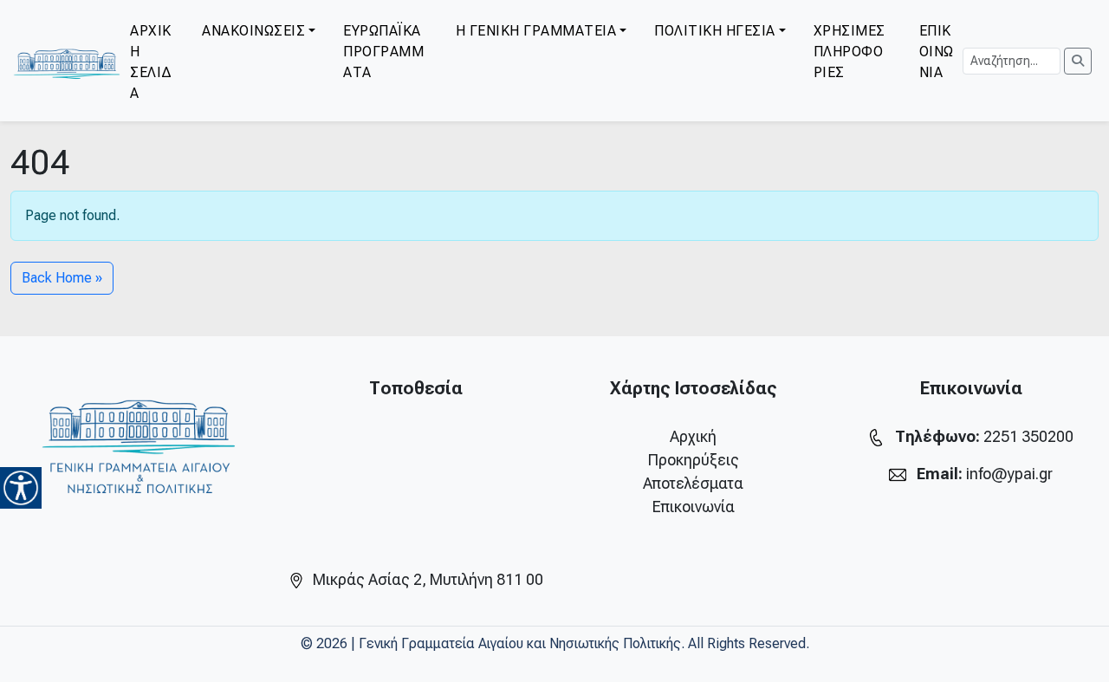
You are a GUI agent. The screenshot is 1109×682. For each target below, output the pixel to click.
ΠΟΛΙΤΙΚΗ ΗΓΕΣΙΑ (714, 31)
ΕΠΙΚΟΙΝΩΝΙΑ (936, 52)
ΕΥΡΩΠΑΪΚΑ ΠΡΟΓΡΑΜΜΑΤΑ (383, 52)
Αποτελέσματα (693, 483)
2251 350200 (1028, 436)
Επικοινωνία (693, 506)
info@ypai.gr (1009, 473)
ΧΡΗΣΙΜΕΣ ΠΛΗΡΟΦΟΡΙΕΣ (849, 52)
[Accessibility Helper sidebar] (21, 488)
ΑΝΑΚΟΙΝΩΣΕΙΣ (253, 31)
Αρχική (693, 436)
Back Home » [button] (62, 278)
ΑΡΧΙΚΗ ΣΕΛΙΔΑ (151, 62)
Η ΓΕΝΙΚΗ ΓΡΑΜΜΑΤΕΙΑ (536, 31)
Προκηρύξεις (693, 460)
